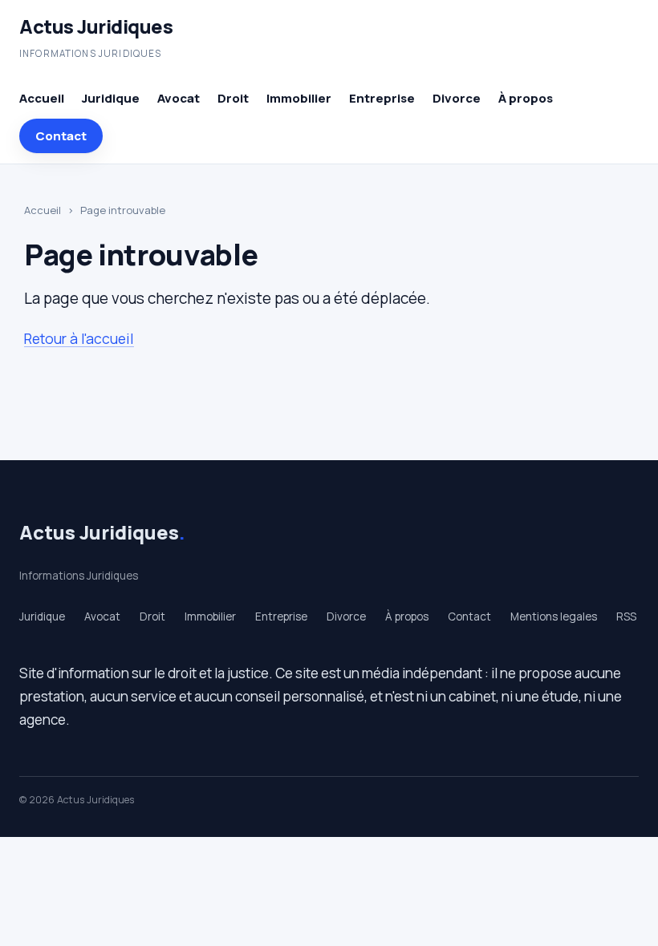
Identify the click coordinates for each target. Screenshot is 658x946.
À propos (525, 98)
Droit (233, 98)
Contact (61, 135)
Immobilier (298, 98)
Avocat (178, 98)
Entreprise (382, 98)
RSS (626, 616)
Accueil (41, 98)
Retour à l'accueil (79, 338)
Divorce (457, 98)
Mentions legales (553, 616)
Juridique (111, 98)
